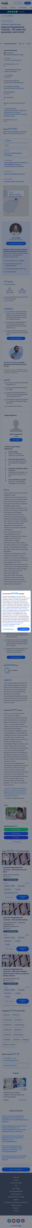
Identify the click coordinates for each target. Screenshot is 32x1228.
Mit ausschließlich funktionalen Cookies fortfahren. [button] (15, 608)
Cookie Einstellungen (8, 629)
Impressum (5, 624)
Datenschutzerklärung (16, 623)
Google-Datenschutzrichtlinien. (11, 625)
